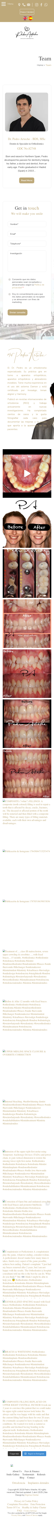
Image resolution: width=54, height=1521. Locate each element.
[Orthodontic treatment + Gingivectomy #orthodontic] (27, 623)
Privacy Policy (16, 1515)
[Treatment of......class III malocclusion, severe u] (27, 974)
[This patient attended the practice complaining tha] (27, 573)
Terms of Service (32, 1515)
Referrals (41, 1474)
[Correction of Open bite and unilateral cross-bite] (27, 1224)
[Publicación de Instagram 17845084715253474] (27, 874)
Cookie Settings (30, 1510)
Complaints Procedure (17, 1504)
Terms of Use (13, 1507)
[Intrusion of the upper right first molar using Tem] (27, 1174)
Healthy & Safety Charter (34, 1507)
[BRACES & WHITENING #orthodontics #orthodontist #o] (27, 1374)
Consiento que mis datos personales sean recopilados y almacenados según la (28, 283)
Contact (30, 1477)
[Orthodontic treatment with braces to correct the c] (27, 773)
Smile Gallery (13, 1474)
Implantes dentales (38, 1483)
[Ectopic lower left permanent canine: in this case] (27, 473)
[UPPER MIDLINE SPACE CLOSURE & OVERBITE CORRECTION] (27, 1074)
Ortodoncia (18, 1483)
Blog (22, 1477)
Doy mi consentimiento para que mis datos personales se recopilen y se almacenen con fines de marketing (28, 298)
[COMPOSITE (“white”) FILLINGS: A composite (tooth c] (27, 824)
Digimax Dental (32, 1495)
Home (40, 65)
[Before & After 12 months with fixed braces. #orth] (27, 1024)
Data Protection (37, 1504)
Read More (26, 180)
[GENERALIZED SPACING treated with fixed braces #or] (27, 1324)
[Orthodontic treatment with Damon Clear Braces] (27, 523)
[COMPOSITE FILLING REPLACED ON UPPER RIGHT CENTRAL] (27, 1424)
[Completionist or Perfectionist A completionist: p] (27, 1274)
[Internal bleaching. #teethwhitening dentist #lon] (27, 1124)
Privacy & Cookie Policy (26, 1501)
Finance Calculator (27, 12)
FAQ (19, 1510)
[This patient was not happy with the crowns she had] (27, 723)
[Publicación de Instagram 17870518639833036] (27, 924)
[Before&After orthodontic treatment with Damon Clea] (27, 673)
